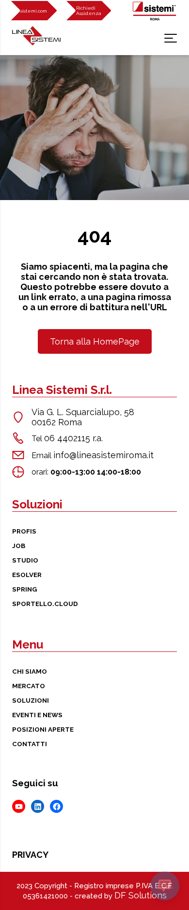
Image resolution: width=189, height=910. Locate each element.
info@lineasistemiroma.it (103, 455)
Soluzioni (30, 700)
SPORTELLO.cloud (45, 603)
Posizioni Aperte (43, 729)
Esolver (27, 574)
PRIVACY (30, 855)
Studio (25, 560)
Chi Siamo (29, 671)
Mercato (28, 686)
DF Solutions (140, 895)
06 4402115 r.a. (73, 438)
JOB (18, 545)
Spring (24, 589)
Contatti (29, 744)
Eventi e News (37, 715)
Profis (24, 531)
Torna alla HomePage (95, 341)
